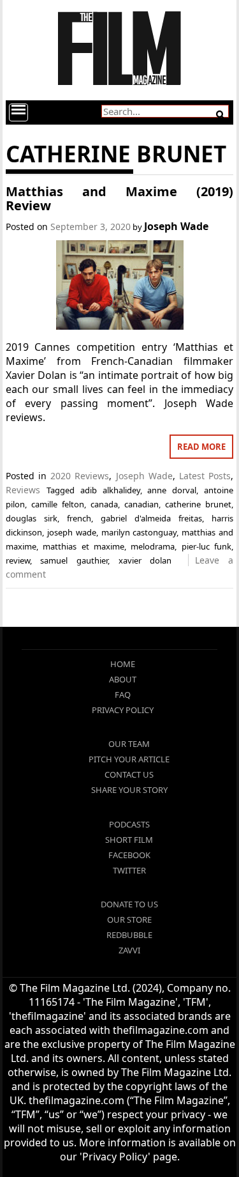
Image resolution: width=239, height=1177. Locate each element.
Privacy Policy (123, 710)
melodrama (153, 546)
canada (104, 504)
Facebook (129, 855)
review (18, 560)
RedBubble (129, 935)
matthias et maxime (83, 546)
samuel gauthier (74, 560)
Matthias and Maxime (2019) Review (120, 198)
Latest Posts (205, 476)
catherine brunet (198, 504)
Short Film (129, 839)
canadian (141, 504)
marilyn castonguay (139, 532)
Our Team (129, 744)
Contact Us (129, 774)
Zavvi (129, 950)
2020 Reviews (79, 476)
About (122, 679)
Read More (201, 446)
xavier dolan (145, 560)
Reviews (23, 490)
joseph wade (71, 532)
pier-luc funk (206, 546)
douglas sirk (31, 518)
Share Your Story (129, 790)
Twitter (129, 870)
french (79, 518)
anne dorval (171, 490)
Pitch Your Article (129, 759)
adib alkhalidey (110, 490)
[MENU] (18, 112)
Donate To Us (129, 904)
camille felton (57, 504)
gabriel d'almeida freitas (151, 518)
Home (122, 664)
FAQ (123, 694)
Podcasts (129, 824)
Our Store (129, 919)
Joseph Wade (176, 226)
